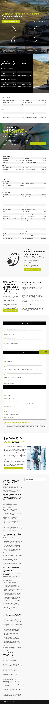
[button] (4, 259)
